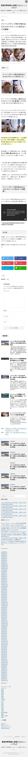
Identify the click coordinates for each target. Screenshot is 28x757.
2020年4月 (4, 674)
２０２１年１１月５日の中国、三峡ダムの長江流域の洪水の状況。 (18, 377)
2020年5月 (4, 672)
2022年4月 (4, 635)
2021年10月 (4, 644)
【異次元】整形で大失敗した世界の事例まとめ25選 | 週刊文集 (14, 534)
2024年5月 (4, 594)
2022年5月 (4, 633)
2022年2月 (4, 638)
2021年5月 (4, 652)
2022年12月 (4, 622)
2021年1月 (4, 659)
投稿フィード (5, 725)
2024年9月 (4, 587)
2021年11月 (4, 643)
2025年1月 (4, 583)
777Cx (18, 525)
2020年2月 (4, 677)
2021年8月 (4, 648)
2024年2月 (4, 599)
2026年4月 (4, 558)
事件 (4, 275)
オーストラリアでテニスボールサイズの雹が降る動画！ (18, 413)
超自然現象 (4, 712)
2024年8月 (4, 589)
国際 (2, 691)
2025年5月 (4, 576)
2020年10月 (4, 664)
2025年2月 (4, 581)
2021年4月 (4, 654)
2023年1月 (4, 620)
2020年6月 (4, 670)
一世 (7, 279)
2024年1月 (4, 600)
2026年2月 (4, 561)
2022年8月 (4, 628)
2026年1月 (4, 563)
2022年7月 (4, 630)
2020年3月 (4, 675)
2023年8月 (4, 609)
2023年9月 (4, 607)
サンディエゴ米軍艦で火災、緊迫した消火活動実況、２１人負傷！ (18, 396)
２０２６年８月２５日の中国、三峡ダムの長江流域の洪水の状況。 (18, 445)
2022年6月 (4, 631)
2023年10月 (4, 605)
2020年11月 (4, 662)
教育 (2, 694)
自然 (2, 707)
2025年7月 (4, 573)
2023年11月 (4, 604)
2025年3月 (4, 579)
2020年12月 (4, 661)
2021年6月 (4, 651)
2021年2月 (4, 657)
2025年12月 (4, 565)
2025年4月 (4, 578)
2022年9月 (4, 626)
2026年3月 (4, 560)
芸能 (2, 709)
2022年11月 (4, 623)
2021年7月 (4, 649)
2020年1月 (4, 678)
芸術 (2, 710)
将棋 (2, 693)
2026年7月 (4, 553)
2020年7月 (4, 669)
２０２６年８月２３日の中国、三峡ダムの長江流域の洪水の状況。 (18, 466)
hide (6, 67)
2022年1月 (4, 639)
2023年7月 (4, 610)
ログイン (3, 723)
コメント (6, 290)
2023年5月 (4, 613)
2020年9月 (4, 665)
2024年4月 (4, 596)
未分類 (3, 699)
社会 (2, 702)
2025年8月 (4, 571)
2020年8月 (4, 667)
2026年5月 (4, 557)
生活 (2, 701)
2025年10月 (4, 568)
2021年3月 (4, 656)
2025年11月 (4, 566)
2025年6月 (4, 574)
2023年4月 (4, 615)
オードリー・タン (6, 686)
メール (6, 316)
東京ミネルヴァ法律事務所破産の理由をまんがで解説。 (18, 359)
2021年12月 (4, 641)
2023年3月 (4, 617)
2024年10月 (4, 586)
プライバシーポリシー (8, 736)
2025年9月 (4, 570)
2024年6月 (4, 592)
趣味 (2, 714)
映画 (2, 696)
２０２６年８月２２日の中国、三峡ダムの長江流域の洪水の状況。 (18, 477)
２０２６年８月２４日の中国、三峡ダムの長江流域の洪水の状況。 (18, 456)
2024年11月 (4, 584)
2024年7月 (4, 591)
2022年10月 (4, 625)
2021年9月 (4, 646)
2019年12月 (4, 680)
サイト (5, 321)
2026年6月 (4, 555)
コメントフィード (6, 726)
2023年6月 (4, 612)
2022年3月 (4, 636)
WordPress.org (5, 728)
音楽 (2, 717)
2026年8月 (4, 552)
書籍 (2, 697)
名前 (5, 310)
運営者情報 (17, 736)
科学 (2, 704)
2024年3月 (4, 597)
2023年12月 (4, 602)
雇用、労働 (4, 715)
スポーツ (3, 688)
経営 (2, 706)
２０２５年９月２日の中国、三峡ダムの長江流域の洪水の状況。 (18, 343)
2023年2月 (4, 618)
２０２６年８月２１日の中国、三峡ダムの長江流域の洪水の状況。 (18, 488)
